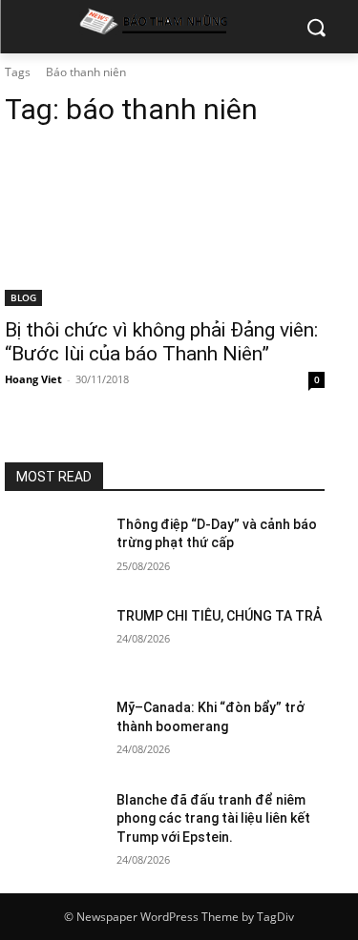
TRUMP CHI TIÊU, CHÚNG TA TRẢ (219, 615)
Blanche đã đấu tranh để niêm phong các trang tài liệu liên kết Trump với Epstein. (213, 818)
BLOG (23, 297)
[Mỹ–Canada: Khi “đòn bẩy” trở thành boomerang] (53, 732)
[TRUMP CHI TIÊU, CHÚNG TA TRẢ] (53, 640)
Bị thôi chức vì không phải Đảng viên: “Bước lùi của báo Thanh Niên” (161, 341)
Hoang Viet (33, 379)
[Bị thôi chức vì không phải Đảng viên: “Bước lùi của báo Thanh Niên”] (165, 226)
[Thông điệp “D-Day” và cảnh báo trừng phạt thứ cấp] (53, 549)
